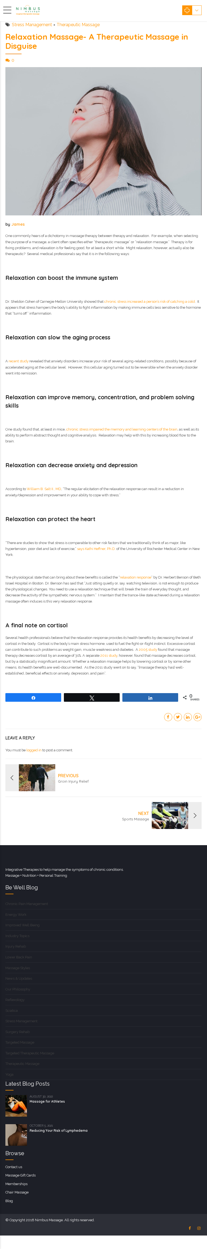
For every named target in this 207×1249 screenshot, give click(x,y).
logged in (34, 750)
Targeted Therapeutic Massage (29, 1053)
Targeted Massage (19, 1042)
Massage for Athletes (47, 1101)
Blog (9, 1201)
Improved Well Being (22, 925)
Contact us (13, 1167)
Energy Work (15, 915)
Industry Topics (17, 936)
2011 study (108, 655)
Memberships (16, 1184)
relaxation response (135, 577)
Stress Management (32, 24)
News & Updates (18, 978)
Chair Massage (17, 1192)
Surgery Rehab (17, 1032)
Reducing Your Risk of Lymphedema (59, 1130)
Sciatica (11, 1011)
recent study (19, 361)
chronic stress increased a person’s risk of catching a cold (149, 302)
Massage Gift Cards (20, 1175)
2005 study (148, 650)
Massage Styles (17, 968)
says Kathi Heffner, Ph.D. (96, 549)
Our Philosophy (17, 989)
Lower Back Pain (18, 957)
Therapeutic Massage (78, 24)
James (18, 224)
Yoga (9, 1074)
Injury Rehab (15, 946)
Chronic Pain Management (26, 904)
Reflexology (15, 1000)
